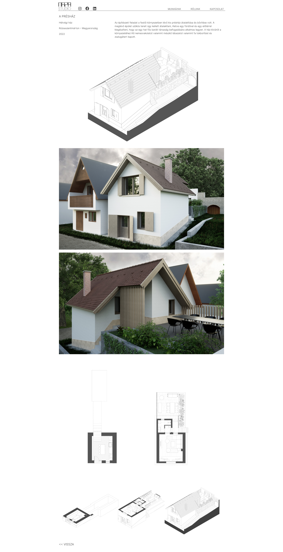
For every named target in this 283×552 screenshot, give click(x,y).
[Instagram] (80, 8)
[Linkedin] (94, 8)
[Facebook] (87, 8)
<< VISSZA (66, 544)
